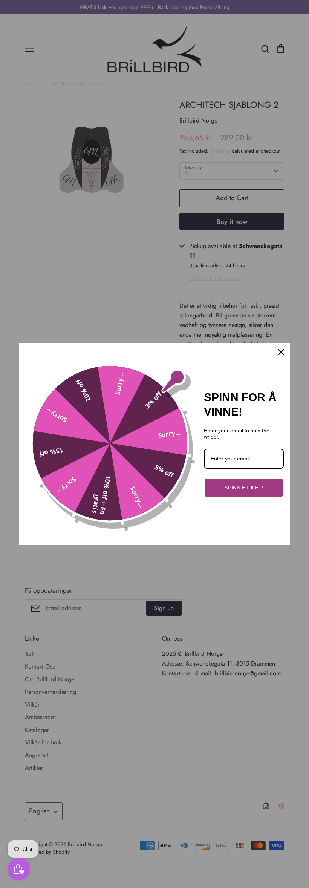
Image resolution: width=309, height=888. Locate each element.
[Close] (281, 352)
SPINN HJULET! (244, 488)
